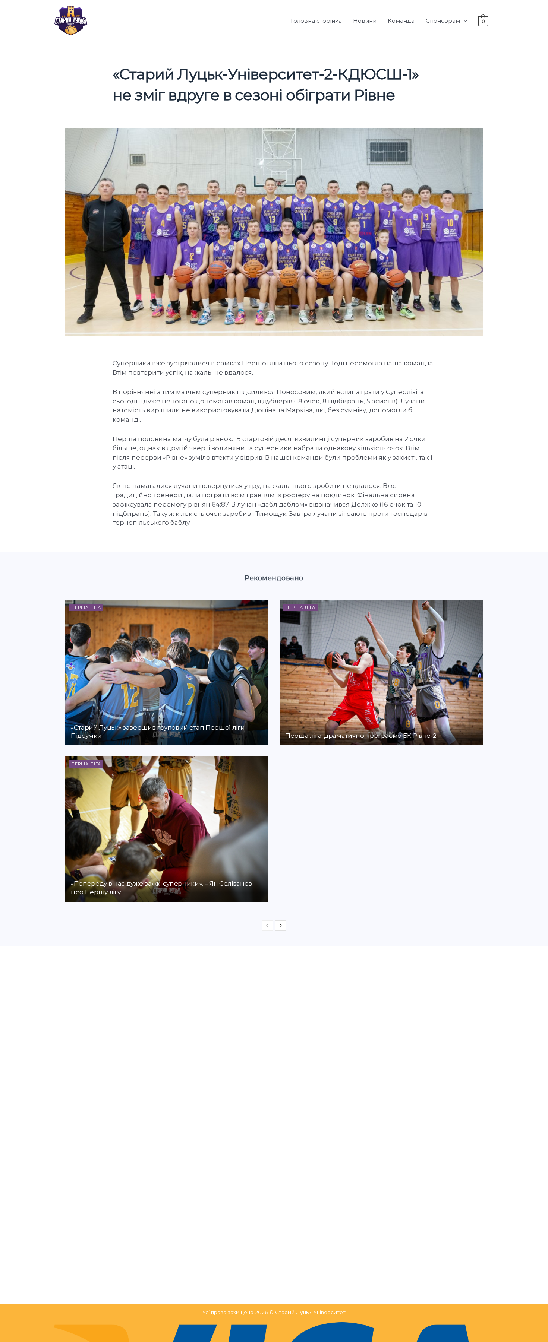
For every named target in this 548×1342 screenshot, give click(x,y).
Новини (365, 20)
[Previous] (267, 925)
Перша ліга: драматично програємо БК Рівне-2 (360, 735)
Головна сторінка (316, 20)
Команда (401, 20)
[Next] (280, 925)
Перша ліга (86, 607)
